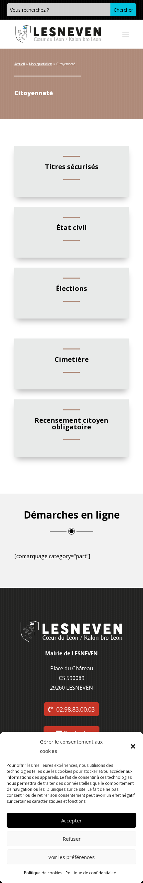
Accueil (19, 64)
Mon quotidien (40, 64)
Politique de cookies (43, 873)
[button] (133, 746)
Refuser (72, 838)
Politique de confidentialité (91, 873)
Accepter (71, 820)
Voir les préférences (71, 857)
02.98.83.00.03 (75, 709)
